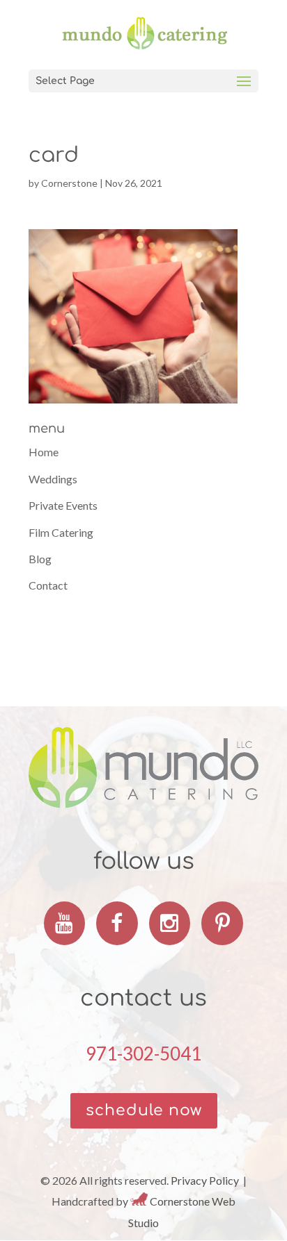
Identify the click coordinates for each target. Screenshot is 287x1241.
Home (44, 451)
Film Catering (61, 532)
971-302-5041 (143, 1053)
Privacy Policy (205, 1180)
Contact (48, 585)
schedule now (144, 1110)
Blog (40, 558)
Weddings (53, 478)
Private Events (63, 505)
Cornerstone (69, 183)
